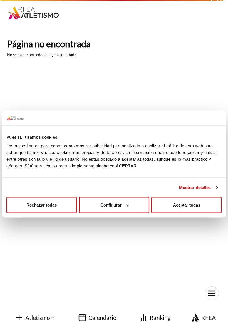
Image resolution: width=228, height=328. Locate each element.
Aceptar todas (186, 205)
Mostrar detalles (195, 187)
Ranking (160, 317)
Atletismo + (39, 317)
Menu (212, 293)
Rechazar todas (41, 205)
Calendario (102, 317)
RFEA (208, 317)
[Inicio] (35, 10)
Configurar (111, 205)
